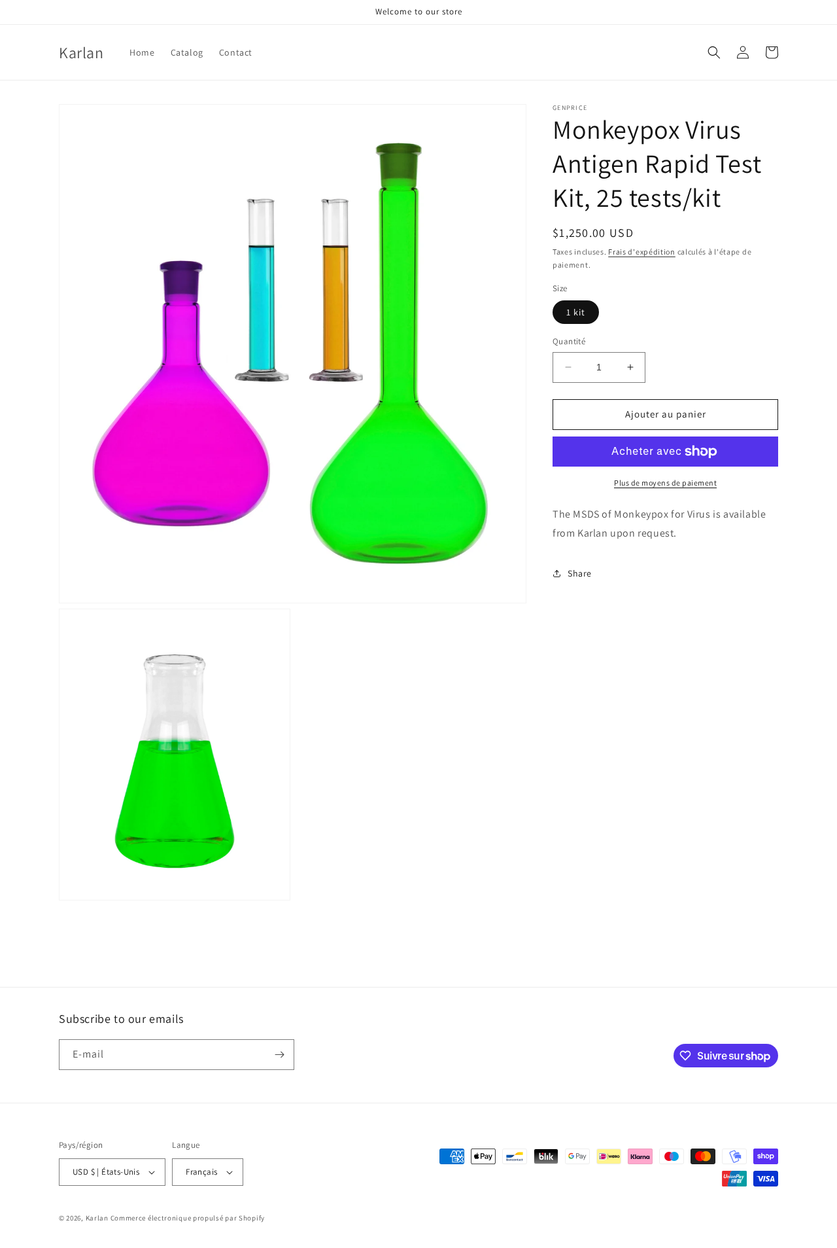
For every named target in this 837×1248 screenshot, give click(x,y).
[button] (714, 52)
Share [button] (580, 573)
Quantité (569, 341)
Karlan (97, 1217)
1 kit (575, 312)
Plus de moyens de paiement (665, 483)
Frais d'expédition (641, 252)
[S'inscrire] (279, 1054)
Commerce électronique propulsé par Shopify (188, 1217)
